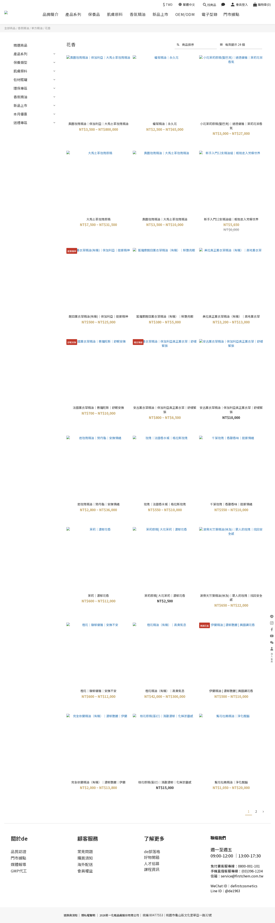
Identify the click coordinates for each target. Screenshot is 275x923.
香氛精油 (138, 14)
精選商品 (20, 45)
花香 (47, 28)
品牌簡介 (50, 14)
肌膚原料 (115, 14)
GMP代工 (19, 871)
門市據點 (231, 14)
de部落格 (152, 851)
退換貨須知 (71, 915)
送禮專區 (20, 122)
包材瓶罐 (20, 79)
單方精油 (37, 28)
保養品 (94, 14)
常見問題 (85, 851)
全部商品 (9, 28)
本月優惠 (20, 114)
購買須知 (85, 858)
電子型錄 (209, 14)
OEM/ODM (185, 14)
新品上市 (160, 14)
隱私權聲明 (88, 915)
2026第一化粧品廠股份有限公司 (119, 915)
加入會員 (271, 658)
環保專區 (20, 88)
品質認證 (18, 851)
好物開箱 (151, 857)
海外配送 (85, 864)
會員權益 (85, 871)
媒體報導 (18, 864)
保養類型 (20, 62)
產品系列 (73, 14)
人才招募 (151, 863)
